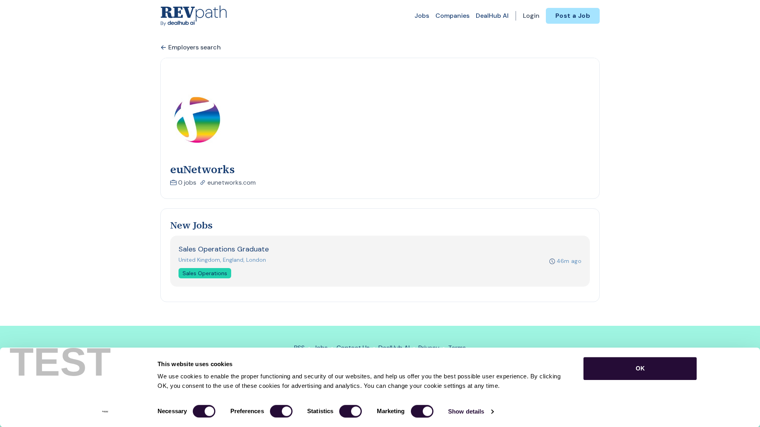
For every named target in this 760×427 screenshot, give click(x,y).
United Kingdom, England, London (222, 259)
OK (640, 368)
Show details (466, 411)
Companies (452, 15)
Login (531, 15)
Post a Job (572, 15)
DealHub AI (492, 15)
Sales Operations (204, 273)
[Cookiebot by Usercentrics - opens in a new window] (105, 412)
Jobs (421, 15)
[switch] (281, 411)
